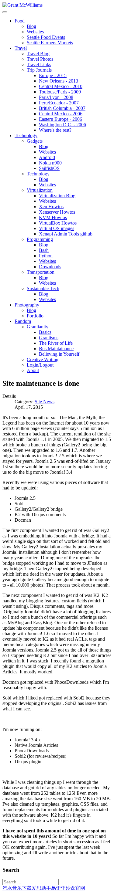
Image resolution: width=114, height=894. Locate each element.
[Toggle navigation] (4, 12)
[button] (20, 20)
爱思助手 (41, 888)
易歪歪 (58, 888)
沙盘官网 (75, 888)
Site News (44, 401)
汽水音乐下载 (17, 888)
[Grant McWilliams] (22, 5)
